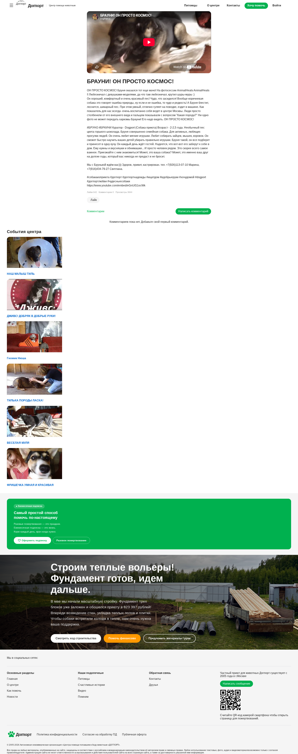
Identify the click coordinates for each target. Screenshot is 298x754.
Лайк (94, 199)
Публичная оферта (134, 734)
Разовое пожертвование (71, 540)
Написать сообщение (236, 683)
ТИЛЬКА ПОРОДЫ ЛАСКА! (25, 400)
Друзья (153, 684)
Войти (276, 5)
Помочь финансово (122, 638)
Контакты (233, 5)
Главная (12, 678)
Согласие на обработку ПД (99, 734)
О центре (213, 5)
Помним (83, 696)
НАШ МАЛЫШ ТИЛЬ (21, 273)
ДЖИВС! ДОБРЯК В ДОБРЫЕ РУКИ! (31, 316)
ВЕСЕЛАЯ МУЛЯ (18, 442)
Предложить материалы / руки (169, 638)
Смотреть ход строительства (76, 638)
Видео (82, 690)
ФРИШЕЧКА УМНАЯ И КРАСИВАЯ (30, 485)
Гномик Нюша (16, 358)
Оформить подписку (34, 540)
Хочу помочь (256, 5)
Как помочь (14, 690)
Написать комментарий (193, 211)
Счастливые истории (91, 684)
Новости (12, 696)
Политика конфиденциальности (57, 734)
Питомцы (84, 678)
